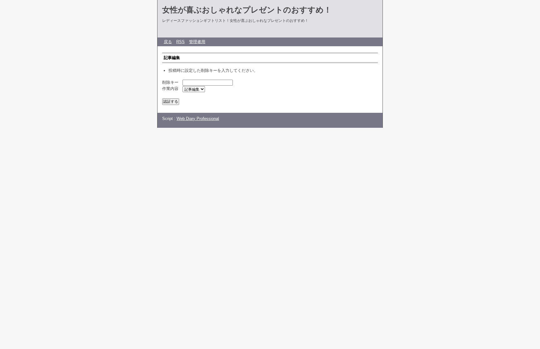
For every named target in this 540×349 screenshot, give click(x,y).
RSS (180, 41)
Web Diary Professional (198, 118)
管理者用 (197, 41)
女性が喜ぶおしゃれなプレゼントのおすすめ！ (247, 9)
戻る (168, 41)
